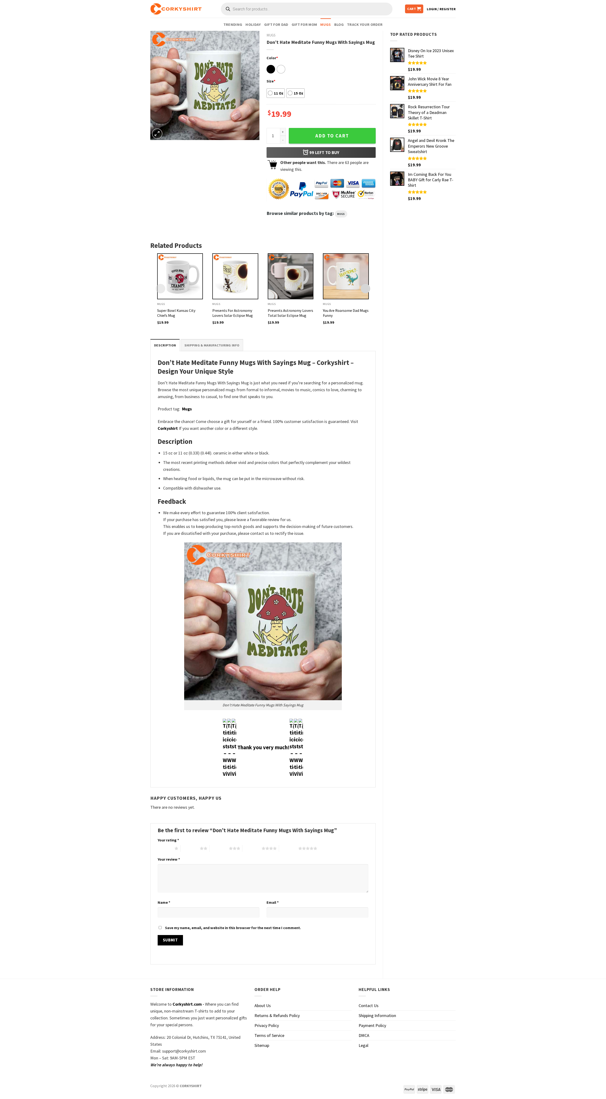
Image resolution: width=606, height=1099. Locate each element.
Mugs (325, 24)
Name (164, 902)
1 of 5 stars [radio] (164, 848)
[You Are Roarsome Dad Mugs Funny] (345, 276)
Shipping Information (377, 1015)
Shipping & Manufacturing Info (211, 345)
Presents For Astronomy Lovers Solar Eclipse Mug (232, 313)
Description (165, 345)
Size (271, 81)
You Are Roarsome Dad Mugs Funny (346, 313)
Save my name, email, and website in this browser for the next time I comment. (233, 927)
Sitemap (261, 1045)
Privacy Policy (266, 1025)
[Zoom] (157, 133)
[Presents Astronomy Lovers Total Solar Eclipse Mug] (290, 276)
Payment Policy (372, 1025)
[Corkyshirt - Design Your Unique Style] (176, 9)
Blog (339, 24)
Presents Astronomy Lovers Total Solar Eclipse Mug (290, 313)
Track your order (365, 24)
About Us (262, 1005)
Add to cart (332, 136)
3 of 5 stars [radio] (219, 848)
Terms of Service (269, 1035)
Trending (232, 24)
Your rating (168, 840)
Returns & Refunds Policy (277, 1015)
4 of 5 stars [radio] (252, 848)
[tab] (165, 345)
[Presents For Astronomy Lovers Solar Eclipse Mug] (235, 276)
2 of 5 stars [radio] (190, 848)
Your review (169, 859)
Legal (363, 1045)
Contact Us (369, 1005)
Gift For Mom (304, 24)
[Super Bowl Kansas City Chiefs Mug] (180, 276)
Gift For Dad (276, 24)
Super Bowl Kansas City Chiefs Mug (176, 313)
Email (273, 902)
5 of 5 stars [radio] (288, 848)
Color (272, 57)
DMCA (364, 1035)
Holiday (253, 24)
